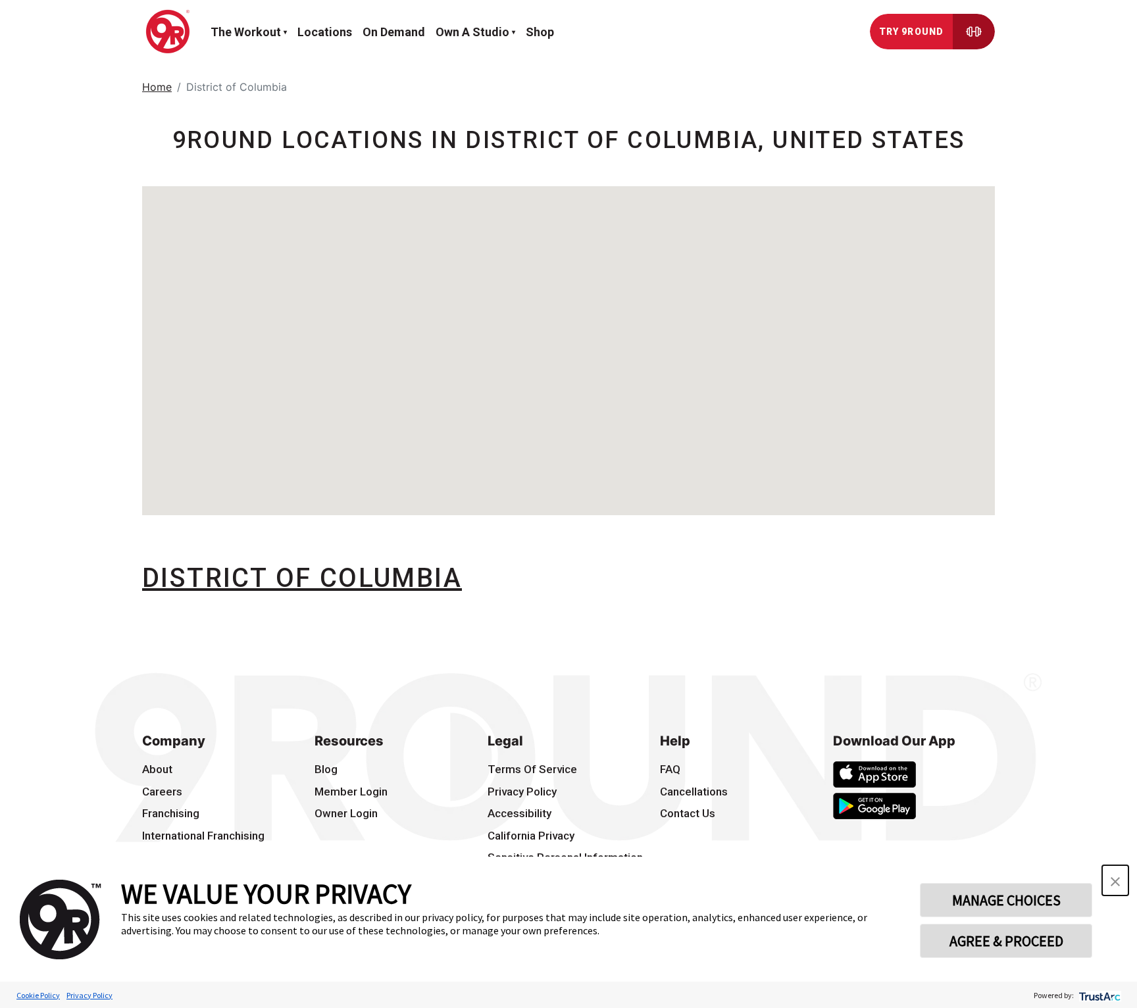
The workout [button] (246, 32)
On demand (394, 32)
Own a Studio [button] (472, 32)
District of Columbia (302, 578)
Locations (324, 32)
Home (157, 86)
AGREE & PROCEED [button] (1006, 941)
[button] (1115, 880)
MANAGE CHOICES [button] (1006, 900)
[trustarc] (1098, 995)
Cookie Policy (38, 995)
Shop (540, 32)
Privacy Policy (89, 995)
